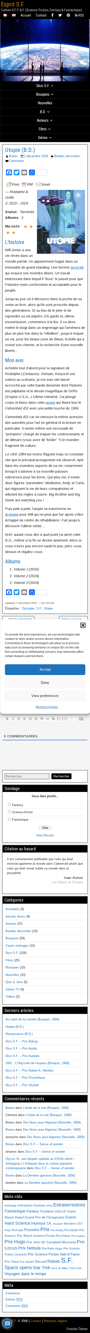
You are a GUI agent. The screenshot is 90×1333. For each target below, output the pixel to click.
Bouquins (42, 94)
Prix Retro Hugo (52, 1248)
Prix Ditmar (63, 1235)
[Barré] (24, 719)
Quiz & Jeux (14, 982)
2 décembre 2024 (36, 156)
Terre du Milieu (59, 1268)
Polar (8, 1230)
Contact (41, 15)
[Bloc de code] (47, 719)
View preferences (45, 696)
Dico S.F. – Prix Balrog (21, 1041)
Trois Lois (75, 1268)
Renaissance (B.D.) (19, 1034)
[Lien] (53, 719)
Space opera (18, 1267)
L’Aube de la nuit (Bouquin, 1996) (46, 1108)
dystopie (11, 514)
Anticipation (25, 1205)
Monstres (70, 1223)
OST (80, 1223)
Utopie (48, 608)
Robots (53, 1261)
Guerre (70, 1217)
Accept (45, 669)
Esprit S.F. (13, 4)
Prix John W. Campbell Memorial (51, 1242)
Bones (13, 156)
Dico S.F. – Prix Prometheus (25, 1077)
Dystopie (28, 608)
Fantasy (17, 805)
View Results (45, 835)
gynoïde (77, 267)
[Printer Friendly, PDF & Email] (28, 184)
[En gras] (7, 719)
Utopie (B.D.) (20, 150)
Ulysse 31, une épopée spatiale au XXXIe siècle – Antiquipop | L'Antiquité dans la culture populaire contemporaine (40, 1163)
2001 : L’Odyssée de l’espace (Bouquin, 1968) (37, 1063)
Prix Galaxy (78, 1235)
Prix (44, 1229)
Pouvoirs (31, 1230)
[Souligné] (18, 719)
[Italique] (13, 719)
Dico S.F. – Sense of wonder (43, 1144)
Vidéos (10, 996)
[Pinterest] (68, 15)
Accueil (26, 15)
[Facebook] (52, 15)
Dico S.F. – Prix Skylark (22, 1085)
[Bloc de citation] (41, 719)
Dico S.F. (42, 85)
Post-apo (17, 1230)
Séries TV (12, 989)
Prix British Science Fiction (36, 1236)
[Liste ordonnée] (30, 719)
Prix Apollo (71, 1230)
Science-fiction (22, 812)
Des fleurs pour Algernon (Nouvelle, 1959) (52, 1122)
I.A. (49, 1223)
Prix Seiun (12, 1261)
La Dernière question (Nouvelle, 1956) (49, 1175)
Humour (38, 1223)
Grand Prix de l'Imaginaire (44, 1217)
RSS (81, 15)
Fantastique (20, 819)
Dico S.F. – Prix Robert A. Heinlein (30, 1070)
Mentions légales (47, 707)
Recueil (40, 1261)
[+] (64, 718)
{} (58, 718)
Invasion (58, 1223)
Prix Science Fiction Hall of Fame (54, 1254)
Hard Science (17, 1223)
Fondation (47, 1211)
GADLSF (60, 1211)
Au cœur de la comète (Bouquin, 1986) (32, 1019)
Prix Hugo (15, 1241)
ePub (49, 1205)
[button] (82, 625)
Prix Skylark (27, 1261)
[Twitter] (60, 15)
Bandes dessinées (67, 156)
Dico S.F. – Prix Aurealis (23, 1056)
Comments (16, 161)
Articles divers (15, 916)
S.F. (39, 608)
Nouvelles (45, 103)
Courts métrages (17, 945)
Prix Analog (56, 1230)
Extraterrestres (69, 1204)
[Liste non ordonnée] (36, 719)
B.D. (43, 112)
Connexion (13, 1293)
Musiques (12, 967)
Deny (45, 682)
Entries (14, 1299)
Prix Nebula (29, 1248)
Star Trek (41, 1267)
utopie (50, 402)
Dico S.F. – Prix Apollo (21, 1048)
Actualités (12, 909)
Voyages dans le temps (25, 1274)
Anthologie (11, 1205)
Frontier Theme (77, 1329)
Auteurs (42, 120)
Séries (43, 137)
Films (43, 129)
